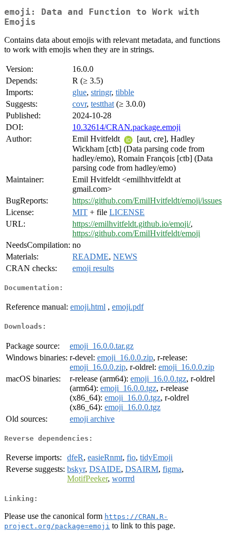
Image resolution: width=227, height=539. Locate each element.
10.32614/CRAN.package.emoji (126, 127)
